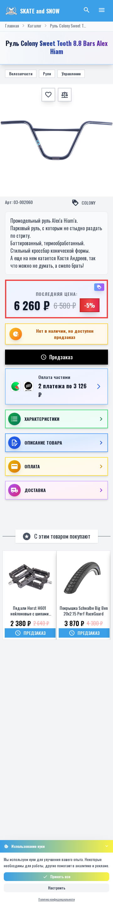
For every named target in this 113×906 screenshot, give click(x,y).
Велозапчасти (20, 73)
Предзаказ (61, 357)
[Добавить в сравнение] (65, 95)
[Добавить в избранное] (48, 95)
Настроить (56, 887)
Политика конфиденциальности (56, 899)
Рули (47, 73)
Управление (71, 73)
